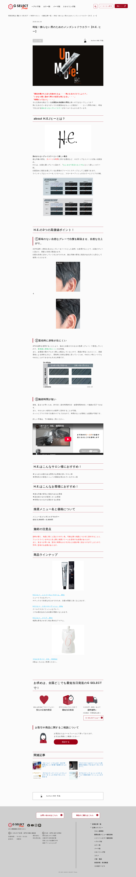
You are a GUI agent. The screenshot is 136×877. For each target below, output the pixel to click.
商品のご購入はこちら (85, 815)
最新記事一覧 (47, 16)
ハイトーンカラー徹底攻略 (103, 838)
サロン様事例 (99, 831)
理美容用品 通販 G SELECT (18, 16)
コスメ (96, 855)
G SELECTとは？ (93, 718)
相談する (66, 742)
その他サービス (99, 866)
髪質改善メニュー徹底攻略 (103, 834)
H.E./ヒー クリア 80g (42, 618)
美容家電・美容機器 (101, 862)
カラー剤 (46, 6)
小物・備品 (98, 859)
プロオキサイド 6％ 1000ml (45, 659)
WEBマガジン (35, 16)
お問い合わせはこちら (49, 815)
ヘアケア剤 (36, 6)
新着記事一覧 (96, 824)
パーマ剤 (56, 6)
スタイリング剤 (69, 6)
